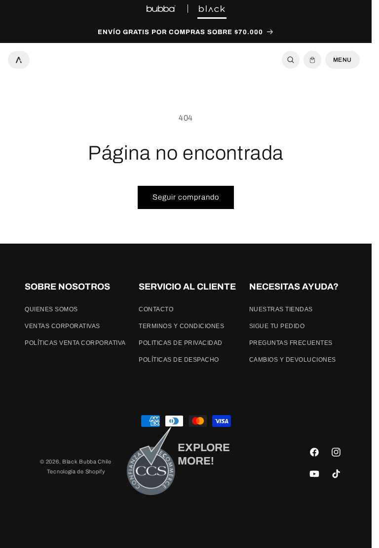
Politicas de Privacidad (181, 342)
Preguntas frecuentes (291, 342)
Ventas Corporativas (62, 326)
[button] (291, 60)
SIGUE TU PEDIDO (277, 326)
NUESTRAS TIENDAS (281, 309)
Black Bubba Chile (87, 461)
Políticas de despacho (179, 359)
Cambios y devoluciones (292, 359)
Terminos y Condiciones (181, 326)
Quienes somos (51, 309)
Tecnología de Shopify (76, 471)
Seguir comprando (185, 197)
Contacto (156, 309)
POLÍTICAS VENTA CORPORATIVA (75, 342)
